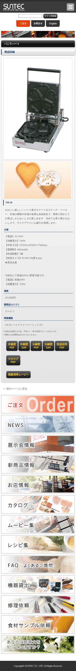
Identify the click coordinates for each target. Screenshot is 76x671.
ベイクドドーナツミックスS (28, 324)
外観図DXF (24, 346)
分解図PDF (36, 346)
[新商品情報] (38, 472)
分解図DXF (48, 346)
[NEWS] (38, 432)
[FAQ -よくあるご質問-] (38, 572)
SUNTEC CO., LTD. (34, 666)
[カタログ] (38, 512)
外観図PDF (12, 346)
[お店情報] (38, 492)
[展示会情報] (38, 452)
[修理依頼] (38, 613)
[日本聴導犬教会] (38, 653)
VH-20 (8, 324)
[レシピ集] (38, 552)
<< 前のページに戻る (15, 388)
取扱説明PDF (62, 346)
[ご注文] (38, 412)
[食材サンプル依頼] (38, 633)
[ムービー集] (38, 532)
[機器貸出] (38, 592)
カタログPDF (13, 360)
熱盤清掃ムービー (18, 374)
